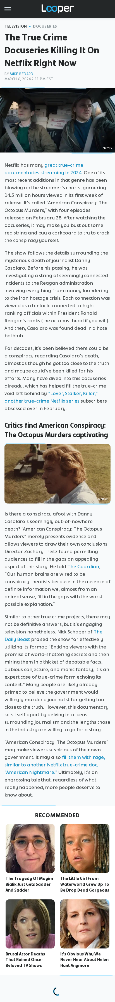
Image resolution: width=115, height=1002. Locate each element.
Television (15, 26)
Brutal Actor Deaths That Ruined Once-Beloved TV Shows (25, 960)
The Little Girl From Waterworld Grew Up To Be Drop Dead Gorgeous (84, 884)
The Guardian (83, 566)
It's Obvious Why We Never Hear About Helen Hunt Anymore (84, 960)
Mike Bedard (21, 74)
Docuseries (45, 26)
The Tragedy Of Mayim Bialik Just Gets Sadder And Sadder (29, 884)
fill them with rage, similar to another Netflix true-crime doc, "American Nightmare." (54, 765)
